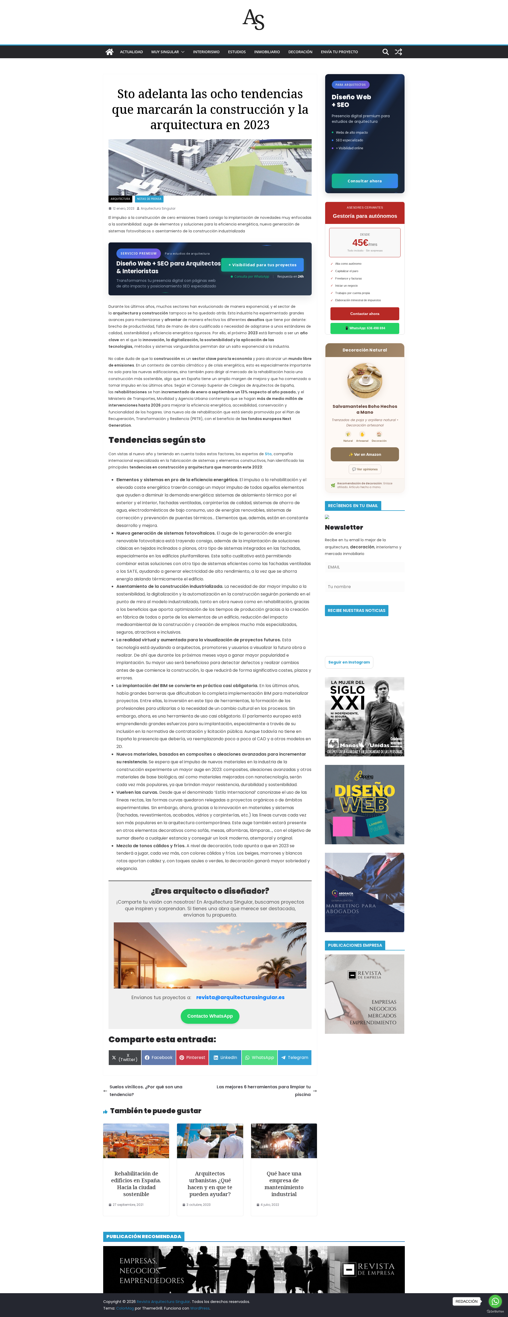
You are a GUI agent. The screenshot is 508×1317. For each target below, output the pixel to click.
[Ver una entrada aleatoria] (398, 52)
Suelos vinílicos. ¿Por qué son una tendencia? (146, 1091)
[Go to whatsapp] (495, 1301)
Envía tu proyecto (339, 51)
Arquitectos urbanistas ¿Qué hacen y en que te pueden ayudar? (210, 1184)
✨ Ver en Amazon (365, 454)
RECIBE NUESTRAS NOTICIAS (356, 610)
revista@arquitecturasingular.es (240, 997)
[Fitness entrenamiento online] (364, 680)
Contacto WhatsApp (210, 1016)
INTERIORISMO (206, 51)
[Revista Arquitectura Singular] (109, 52)
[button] (182, 52)
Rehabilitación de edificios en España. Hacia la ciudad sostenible (136, 1184)
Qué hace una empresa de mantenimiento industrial (284, 1184)
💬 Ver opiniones (365, 469)
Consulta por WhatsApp (251, 276)
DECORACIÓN (300, 51)
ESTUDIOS (237, 51)
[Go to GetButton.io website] (495, 1311)
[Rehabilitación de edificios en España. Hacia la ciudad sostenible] (136, 1127)
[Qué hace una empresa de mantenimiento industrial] (284, 1127)
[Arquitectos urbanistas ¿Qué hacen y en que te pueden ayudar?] (210, 1127)
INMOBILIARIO (267, 51)
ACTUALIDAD (131, 51)
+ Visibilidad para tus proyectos (262, 264)
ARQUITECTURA (120, 199)
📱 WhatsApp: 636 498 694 (365, 328)
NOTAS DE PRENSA (149, 199)
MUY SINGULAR (165, 51)
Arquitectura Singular (158, 208)
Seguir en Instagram (349, 662)
